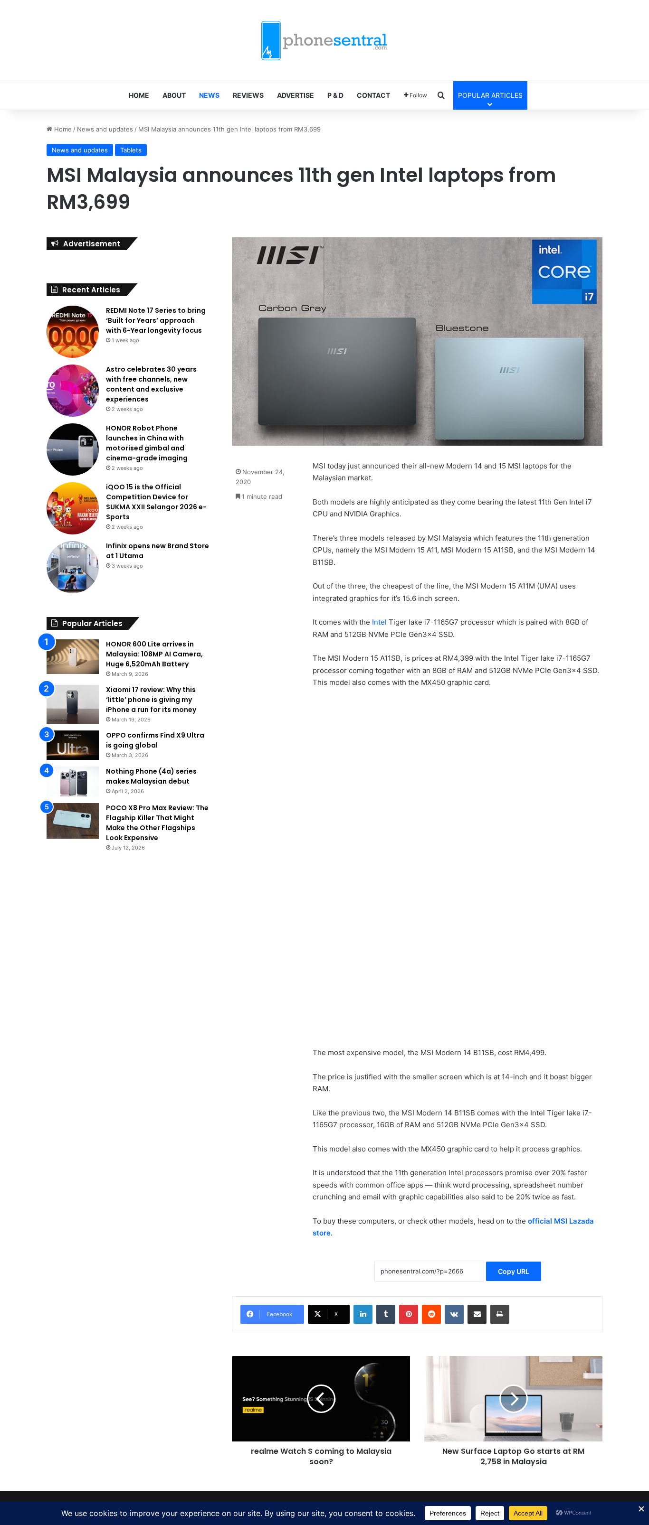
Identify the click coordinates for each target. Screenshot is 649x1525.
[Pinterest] (408, 1314)
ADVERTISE (295, 95)
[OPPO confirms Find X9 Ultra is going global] (73, 745)
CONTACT (373, 95)
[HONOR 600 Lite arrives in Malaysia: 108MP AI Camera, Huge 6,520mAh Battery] (73, 656)
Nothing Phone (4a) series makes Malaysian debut (151, 776)
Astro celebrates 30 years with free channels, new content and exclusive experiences (151, 384)
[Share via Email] (477, 1314)
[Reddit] (431, 1314)
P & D (335, 95)
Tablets (131, 150)
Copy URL (513, 1271)
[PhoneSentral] (324, 40)
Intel (379, 622)
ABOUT (174, 95)
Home (62, 129)
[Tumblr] (385, 1314)
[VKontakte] (454, 1314)
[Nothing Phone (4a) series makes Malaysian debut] (73, 781)
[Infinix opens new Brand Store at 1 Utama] (73, 567)
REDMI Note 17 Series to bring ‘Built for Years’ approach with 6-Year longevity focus (156, 320)
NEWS (209, 95)
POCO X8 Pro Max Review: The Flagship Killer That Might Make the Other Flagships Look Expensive (157, 822)
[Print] (499, 1314)
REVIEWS (248, 95)
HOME (139, 95)
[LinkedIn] (362, 1314)
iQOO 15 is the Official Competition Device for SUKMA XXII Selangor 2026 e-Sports (156, 502)
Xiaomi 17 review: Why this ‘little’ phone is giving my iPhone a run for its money (151, 699)
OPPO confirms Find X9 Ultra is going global (155, 740)
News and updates (105, 129)
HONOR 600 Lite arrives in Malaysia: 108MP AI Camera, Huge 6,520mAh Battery (154, 654)
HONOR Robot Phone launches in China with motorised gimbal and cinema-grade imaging (147, 443)
